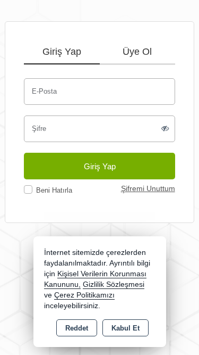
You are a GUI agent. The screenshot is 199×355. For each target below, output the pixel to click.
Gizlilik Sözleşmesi (113, 284)
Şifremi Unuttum (148, 189)
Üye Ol (137, 51)
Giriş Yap (61, 51)
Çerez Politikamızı (84, 295)
